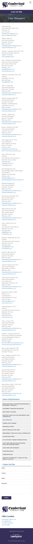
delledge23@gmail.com (8, 178)
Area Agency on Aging (9, 411)
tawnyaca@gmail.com (8, 56)
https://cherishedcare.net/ (9, 35)
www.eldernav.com (7, 303)
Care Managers (7, 419)
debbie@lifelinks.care (8, 247)
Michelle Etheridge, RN (8, 183)
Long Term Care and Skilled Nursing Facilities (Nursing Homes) (14, 444)
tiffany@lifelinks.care (7, 82)
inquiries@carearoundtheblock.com (12, 45)
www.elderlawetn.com (8, 71)
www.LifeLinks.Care (7, 317)
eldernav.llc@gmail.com (8, 301)
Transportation (8, 454)
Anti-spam (23, 540)
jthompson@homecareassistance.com (12, 342)
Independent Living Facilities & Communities (16, 433)
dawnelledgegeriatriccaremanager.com (13, 180)
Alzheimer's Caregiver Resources (13, 408)
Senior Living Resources (11, 399)
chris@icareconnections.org (9, 149)
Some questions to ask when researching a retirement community (16, 404)
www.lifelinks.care (7, 165)
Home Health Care (8, 426)
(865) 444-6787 (6, 362)
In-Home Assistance (9, 436)
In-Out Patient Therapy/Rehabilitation (15, 439)
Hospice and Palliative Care (11, 429)
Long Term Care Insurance (11, 447)
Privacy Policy (17, 540)
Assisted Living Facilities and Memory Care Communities (16, 416)
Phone (4, 473)
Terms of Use (11, 540)
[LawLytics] (16, 536)
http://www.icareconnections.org (11, 151)
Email (4, 478)
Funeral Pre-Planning (9, 423)
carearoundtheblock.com (9, 47)
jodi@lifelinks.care (7, 232)
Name (3, 468)
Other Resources (8, 451)
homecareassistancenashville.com (11, 344)
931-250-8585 (17, 12)
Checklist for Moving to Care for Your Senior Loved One (15, 458)
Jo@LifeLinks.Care (7, 315)
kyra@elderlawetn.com (8, 69)
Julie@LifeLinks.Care (7, 163)
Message (4, 483)
